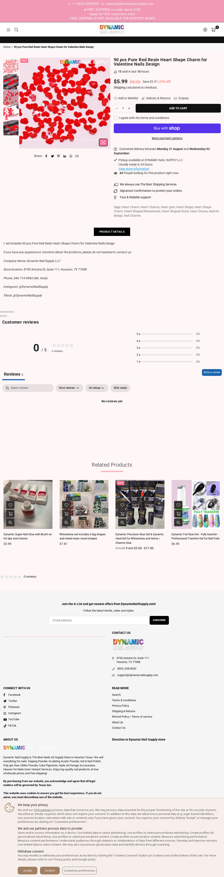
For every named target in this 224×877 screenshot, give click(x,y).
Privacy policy (62, 859)
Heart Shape (184, 207)
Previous (23, 103)
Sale (24, 60)
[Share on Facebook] (46, 156)
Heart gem (168, 207)
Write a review (212, 372)
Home (6, 47)
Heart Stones (199, 211)
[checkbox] (120, 388)
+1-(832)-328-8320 (85, 4)
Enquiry (183, 98)
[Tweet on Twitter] (52, 156)
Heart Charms (149, 207)
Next (106, 103)
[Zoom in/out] (12, 311)
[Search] (16, 29)
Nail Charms (132, 215)
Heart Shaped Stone (175, 211)
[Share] (5, 311)
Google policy (86, 859)
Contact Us (119, 727)
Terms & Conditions (124, 700)
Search (116, 694)
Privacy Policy (120, 705)
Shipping (120, 87)
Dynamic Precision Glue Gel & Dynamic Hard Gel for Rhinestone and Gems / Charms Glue (140, 538)
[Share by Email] (77, 156)
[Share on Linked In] (64, 156)
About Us (117, 722)
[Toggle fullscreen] (8, 311)
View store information (134, 169)
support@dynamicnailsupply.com (129, 4)
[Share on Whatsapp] (71, 156)
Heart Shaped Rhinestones (142, 211)
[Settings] (205, 29)
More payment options (167, 138)
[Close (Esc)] (2, 311)
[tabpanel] (112, 416)
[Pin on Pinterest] (58, 156)
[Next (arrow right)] (5, 316)
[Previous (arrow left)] (2, 316)
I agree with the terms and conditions (143, 118)
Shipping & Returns (123, 711)
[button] (168, 334)
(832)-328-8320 (126, 668)
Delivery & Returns (158, 98)
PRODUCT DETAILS (112, 231)
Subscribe (159, 620)
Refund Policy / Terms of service (132, 716)
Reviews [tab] (13, 374)
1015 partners (43, 810)
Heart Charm (130, 207)
